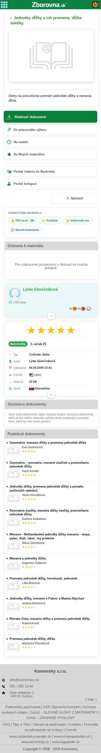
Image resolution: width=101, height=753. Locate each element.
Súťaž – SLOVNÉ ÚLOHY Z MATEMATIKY (64, 712)
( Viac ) (91, 699)
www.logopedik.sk (66, 742)
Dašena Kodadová (34, 519)
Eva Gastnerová (32, 447)
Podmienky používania (22, 707)
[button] (51, 316)
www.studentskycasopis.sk (30, 736)
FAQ (6, 724)
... (93, 308)
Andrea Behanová (33, 603)
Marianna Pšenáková (35, 643)
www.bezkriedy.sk (35, 742)
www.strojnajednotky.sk (72, 736)
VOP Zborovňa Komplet (61, 707)
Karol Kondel (30, 471)
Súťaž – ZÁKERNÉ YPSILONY (50, 718)
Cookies (75, 724)
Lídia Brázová (31, 583)
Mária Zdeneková (33, 543)
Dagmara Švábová (34, 563)
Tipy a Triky (22, 724)
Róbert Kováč (30, 623)
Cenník (71, 730)
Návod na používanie (49, 724)
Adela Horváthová (33, 495)
